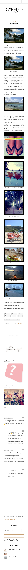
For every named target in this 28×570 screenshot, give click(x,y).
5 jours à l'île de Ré (12, 556)
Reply (23, 417)
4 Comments (6, 323)
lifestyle (14, 21)
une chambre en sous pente (14, 549)
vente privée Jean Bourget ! (9, 360)
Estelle (5, 330)
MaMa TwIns (7, 417)
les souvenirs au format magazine (15, 553)
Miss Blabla (11, 430)
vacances (18, 319)
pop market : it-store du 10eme (10, 406)
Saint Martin (7, 319)
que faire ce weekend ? (8, 385)
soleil (13, 319)
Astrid (6, 449)
